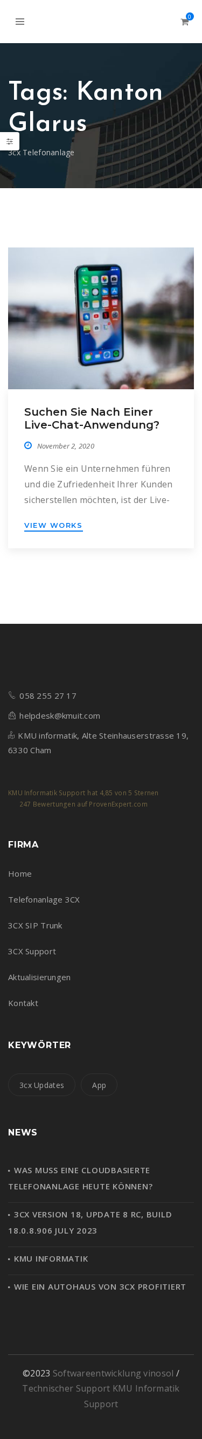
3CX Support (32, 951)
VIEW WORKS (53, 525)
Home (20, 873)
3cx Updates (41, 1085)
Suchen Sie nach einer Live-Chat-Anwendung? (91, 418)
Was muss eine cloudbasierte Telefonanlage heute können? (80, 1178)
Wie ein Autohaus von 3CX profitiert (100, 1286)
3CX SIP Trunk (35, 925)
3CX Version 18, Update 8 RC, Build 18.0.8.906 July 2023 (90, 1222)
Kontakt (23, 1002)
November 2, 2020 (65, 446)
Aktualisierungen (39, 977)
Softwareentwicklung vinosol (114, 1373)
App (99, 1085)
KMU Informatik (51, 1258)
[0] (184, 21)
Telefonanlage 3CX (44, 899)
